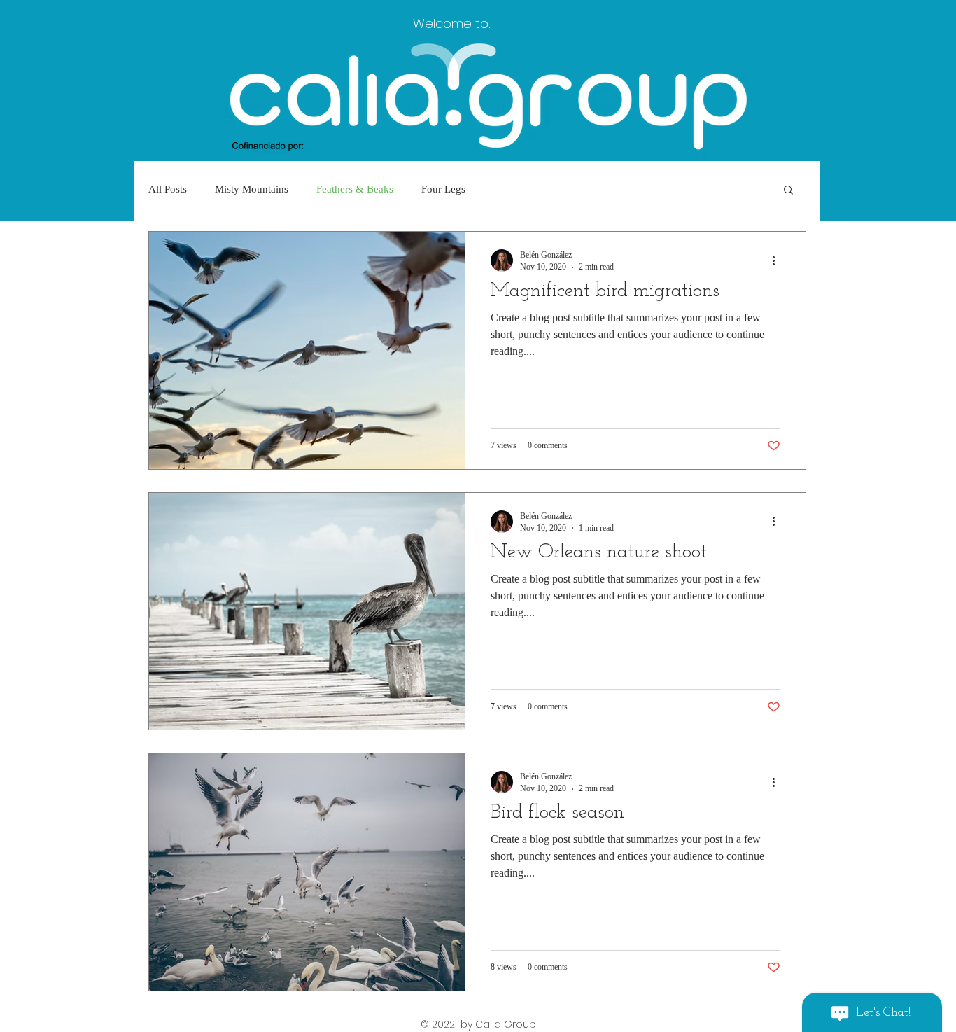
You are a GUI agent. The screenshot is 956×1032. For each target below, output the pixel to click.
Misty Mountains (251, 189)
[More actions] (778, 260)
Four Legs (443, 189)
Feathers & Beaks (354, 189)
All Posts (167, 189)
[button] (788, 190)
